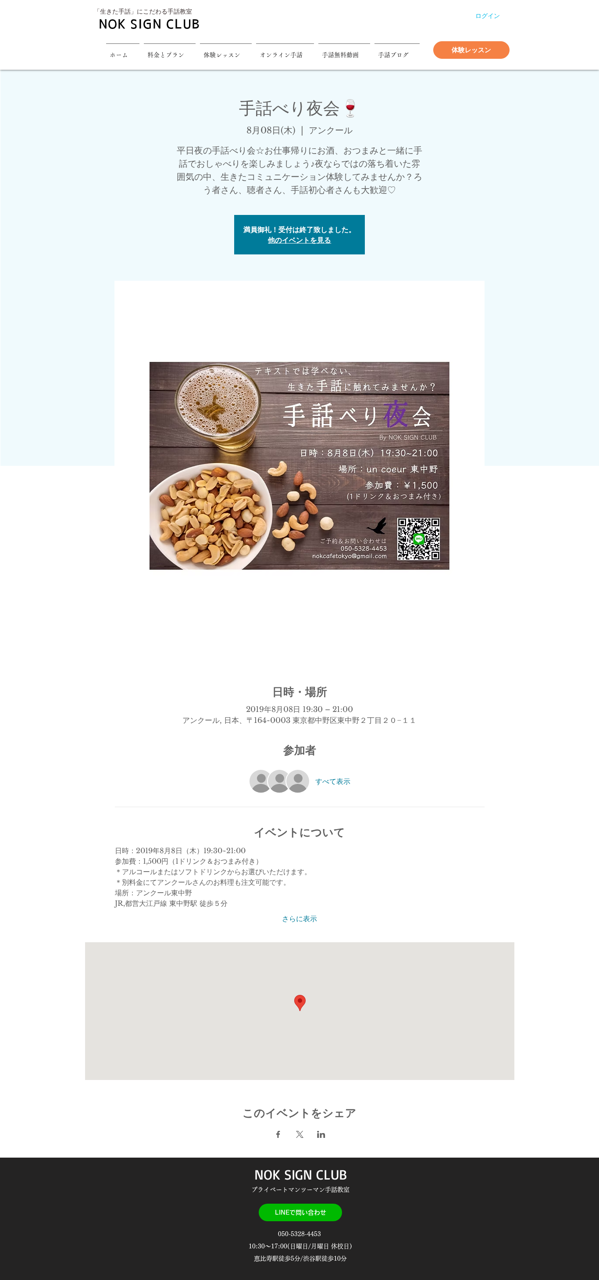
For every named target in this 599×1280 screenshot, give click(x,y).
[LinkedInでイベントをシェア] (321, 1134)
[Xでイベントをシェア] (300, 1134)
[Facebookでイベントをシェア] (278, 1134)
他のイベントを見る (299, 240)
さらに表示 (299, 918)
